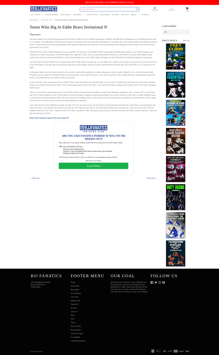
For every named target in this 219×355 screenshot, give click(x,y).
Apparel (115, 15)
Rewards (77, 15)
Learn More (93, 165)
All (165, 32)
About (134, 15)
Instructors (91, 15)
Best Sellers (75, 290)
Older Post (35, 178)
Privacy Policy (76, 326)
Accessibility (75, 337)
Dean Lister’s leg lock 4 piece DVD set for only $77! (49, 118)
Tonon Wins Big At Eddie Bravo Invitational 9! (71, 20)
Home (73, 282)
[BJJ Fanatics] (44, 9)
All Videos (35, 15)
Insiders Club (75, 301)
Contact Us (75, 304)
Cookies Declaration (78, 341)
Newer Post (151, 178)
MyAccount (171, 9)
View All (186, 41)
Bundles (145, 15)
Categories (105, 15)
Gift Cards (74, 297)
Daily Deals (66, 15)
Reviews (125, 15)
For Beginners (52, 15)
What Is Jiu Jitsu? (77, 333)
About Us (74, 312)
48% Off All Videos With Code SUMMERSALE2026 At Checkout (109, 2)
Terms (73, 322)
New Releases (76, 293)
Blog (72, 315)
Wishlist (155, 10)
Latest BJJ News (47, 20)
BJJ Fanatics (34, 20)
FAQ (72, 319)
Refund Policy (76, 330)
